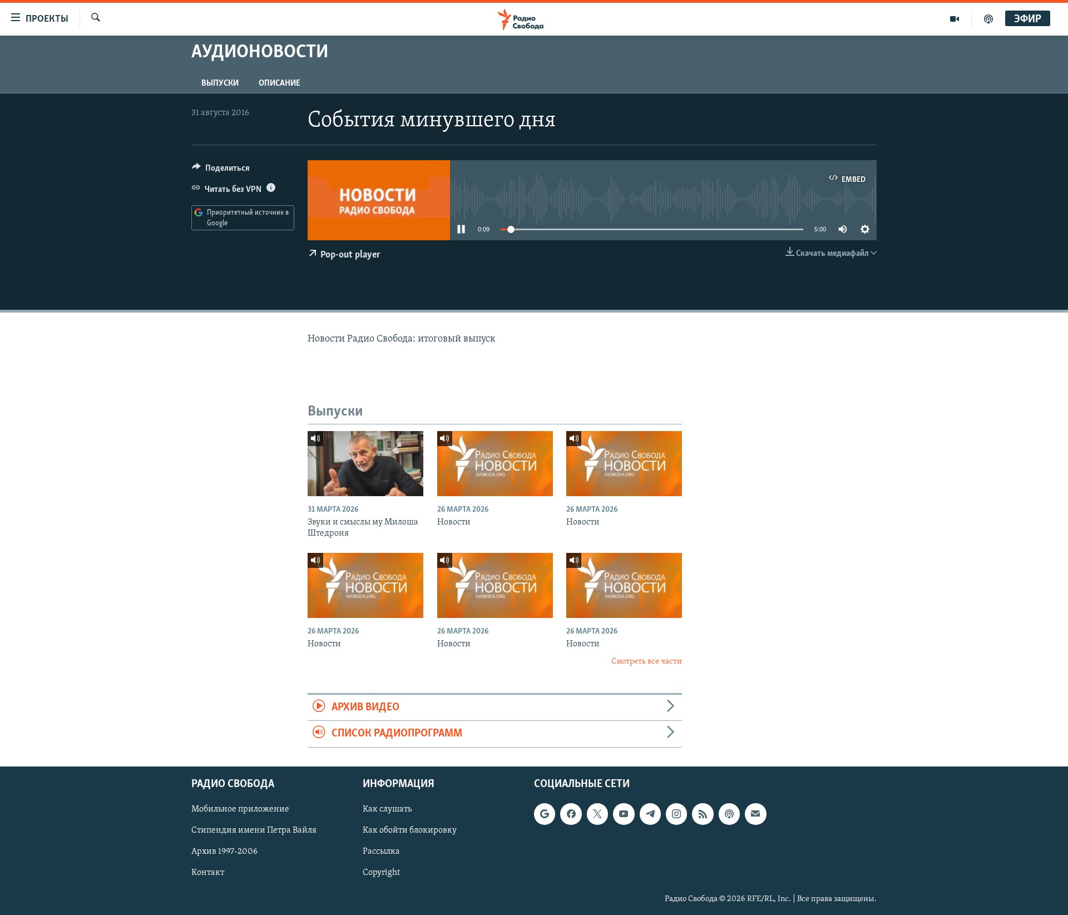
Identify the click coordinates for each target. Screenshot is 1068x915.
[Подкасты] (729, 813)
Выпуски (220, 83)
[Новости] (495, 463)
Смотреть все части (646, 661)
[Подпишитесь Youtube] (623, 813)
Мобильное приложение (240, 809)
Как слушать (387, 809)
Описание (279, 83)
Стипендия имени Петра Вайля (254, 830)
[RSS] (702, 813)
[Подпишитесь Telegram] (650, 813)
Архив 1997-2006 (224, 851)
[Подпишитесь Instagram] (676, 813)
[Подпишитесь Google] (544, 813)
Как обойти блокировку (410, 830)
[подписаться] (755, 813)
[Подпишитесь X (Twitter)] (597, 813)
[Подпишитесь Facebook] (570, 813)
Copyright (381, 872)
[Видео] (955, 19)
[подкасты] (988, 19)
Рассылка (381, 851)
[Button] (221, 170)
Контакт (207, 872)
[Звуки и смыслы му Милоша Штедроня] (365, 463)
